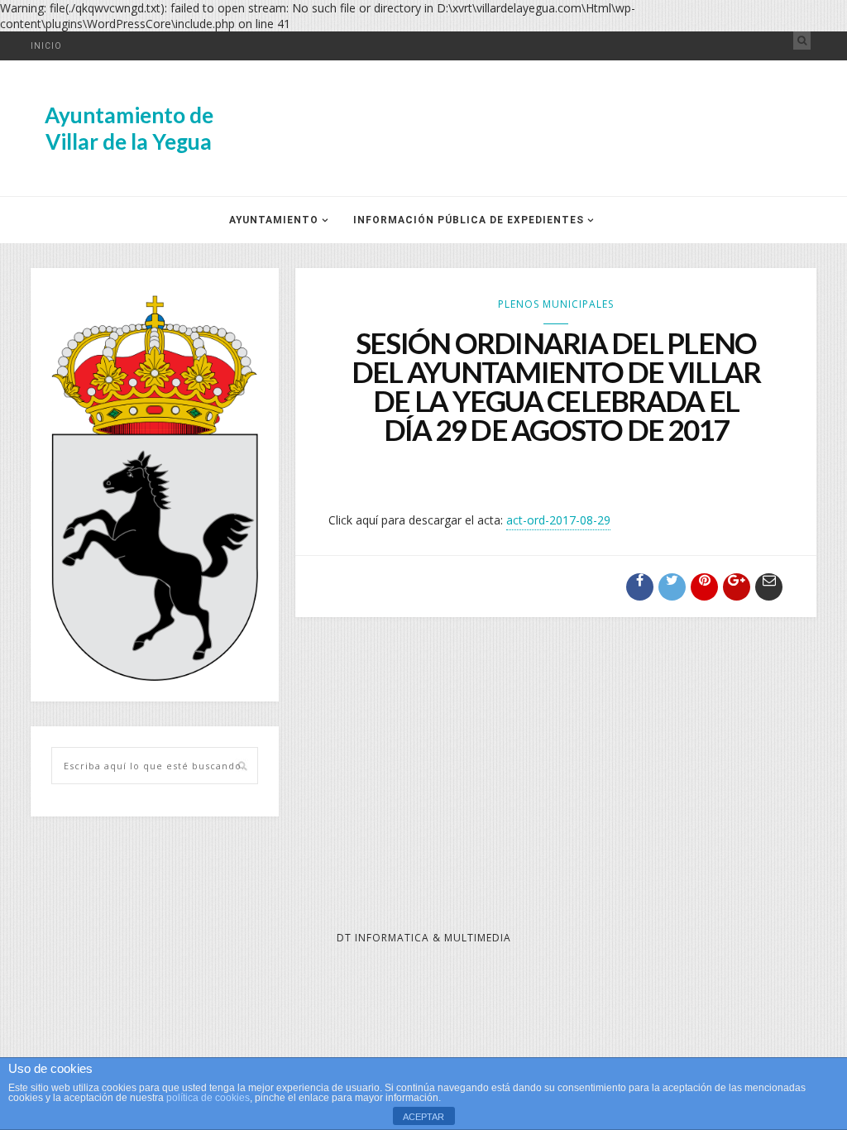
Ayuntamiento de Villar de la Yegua (129, 128)
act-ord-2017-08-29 (558, 520)
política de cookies (208, 1098)
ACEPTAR (423, 1117)
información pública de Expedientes (468, 220)
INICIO (46, 45)
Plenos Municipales (556, 304)
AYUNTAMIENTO (273, 220)
